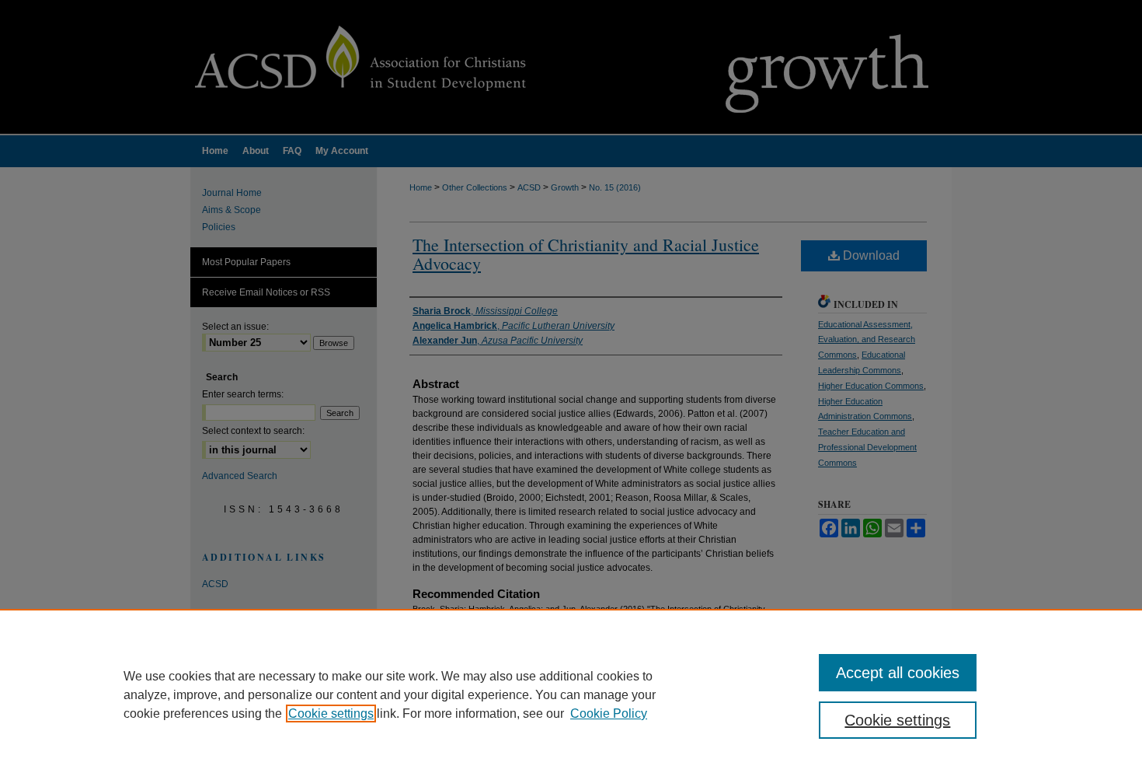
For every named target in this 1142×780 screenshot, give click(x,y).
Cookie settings (331, 713)
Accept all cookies (897, 672)
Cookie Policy (608, 713)
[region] (571, 694)
